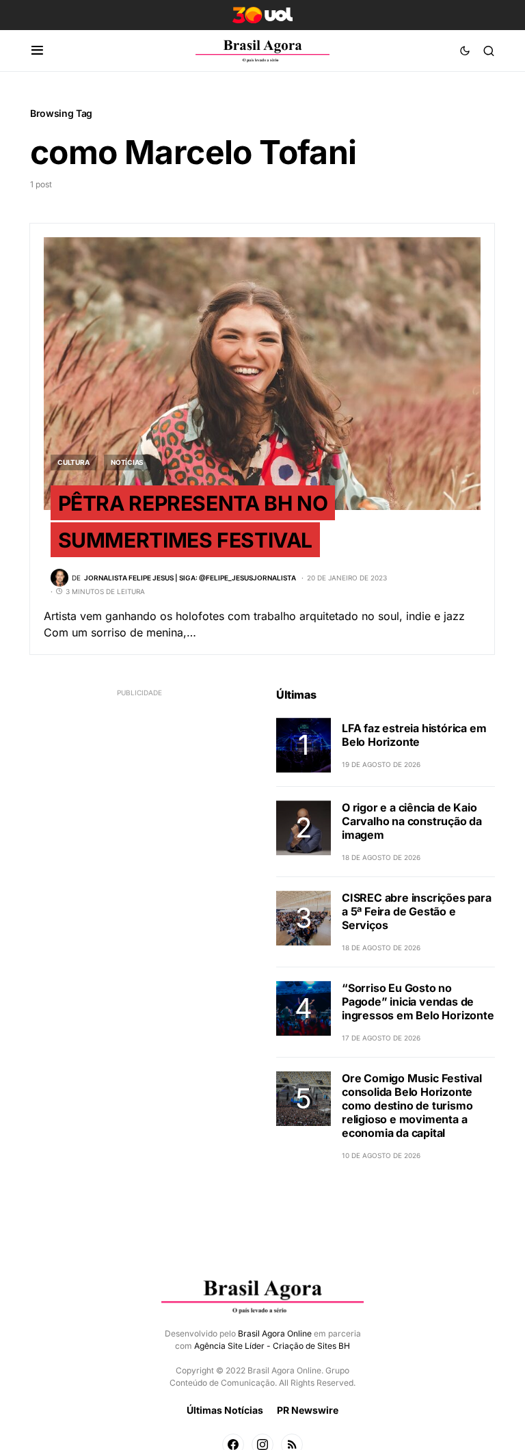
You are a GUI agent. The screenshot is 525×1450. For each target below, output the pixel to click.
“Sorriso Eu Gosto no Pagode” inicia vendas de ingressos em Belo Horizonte (418, 1001)
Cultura (73, 462)
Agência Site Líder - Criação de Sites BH (272, 1346)
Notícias (127, 462)
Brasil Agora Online (275, 1333)
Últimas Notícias (225, 1410)
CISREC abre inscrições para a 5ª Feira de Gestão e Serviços (417, 911)
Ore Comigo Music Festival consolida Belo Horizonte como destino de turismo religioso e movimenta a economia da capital (412, 1105)
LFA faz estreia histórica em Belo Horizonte (414, 735)
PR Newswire (307, 1410)
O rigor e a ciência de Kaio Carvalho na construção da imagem (412, 821)
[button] (37, 50)
